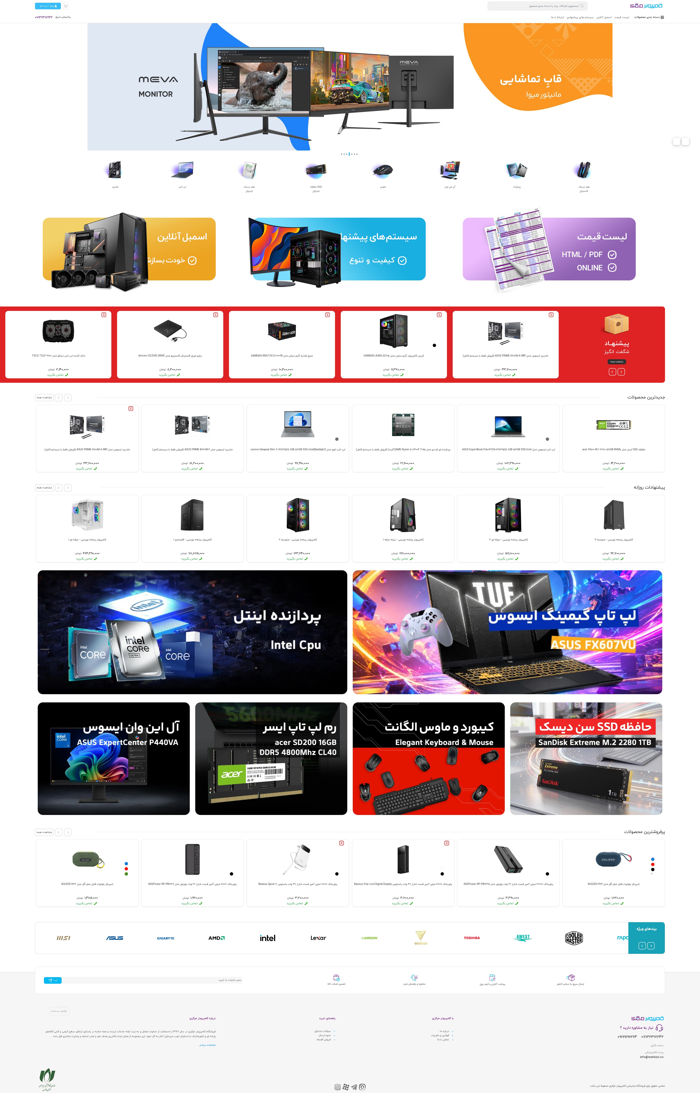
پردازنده (517, 187)
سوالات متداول (322, 1031)
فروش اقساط (324, 1039)
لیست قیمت (621, 17)
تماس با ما (443, 1039)
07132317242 (44, 18)
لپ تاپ (182, 187)
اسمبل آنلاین (604, 17)
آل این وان (450, 187)
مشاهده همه (616, 361)
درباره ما (445, 1031)
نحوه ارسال (325, 1035)
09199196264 (627, 1037)
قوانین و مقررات (440, 1035)
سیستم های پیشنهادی (580, 17)
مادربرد (115, 187)
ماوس (383, 187)
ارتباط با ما (557, 17)
